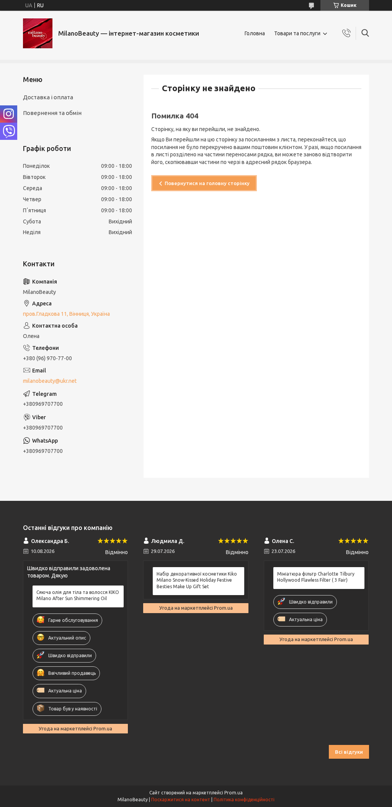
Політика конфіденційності (244, 799)
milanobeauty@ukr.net (50, 381)
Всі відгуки (349, 752)
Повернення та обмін (52, 113)
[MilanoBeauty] (37, 33)
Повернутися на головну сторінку (207, 183)
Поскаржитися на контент (180, 799)
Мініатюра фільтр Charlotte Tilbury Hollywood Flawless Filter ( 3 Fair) (315, 576)
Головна (255, 33)
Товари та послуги (297, 33)
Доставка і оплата (48, 97)
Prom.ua (233, 792)
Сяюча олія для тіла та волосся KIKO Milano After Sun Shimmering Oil (77, 595)
